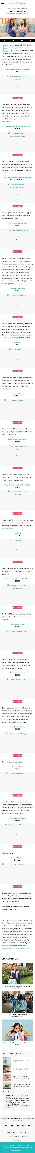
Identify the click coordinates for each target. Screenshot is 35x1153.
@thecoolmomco (7, 948)
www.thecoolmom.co (23, 948)
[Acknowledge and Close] (32, 1148)
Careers (24, 1136)
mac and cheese (7, 528)
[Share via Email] (22, 40)
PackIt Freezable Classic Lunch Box (17, 70)
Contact (21, 1132)
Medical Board (17, 1140)
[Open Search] (32, 3)
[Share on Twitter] (13, 40)
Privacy (27, 1132)
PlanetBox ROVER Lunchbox (17, 223)
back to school (23, 48)
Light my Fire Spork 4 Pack (17, 439)
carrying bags (10, 281)
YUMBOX (17, 343)
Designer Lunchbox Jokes (17, 818)
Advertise (8, 1132)
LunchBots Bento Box (17, 289)
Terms (10, 1136)
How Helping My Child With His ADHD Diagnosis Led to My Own (16, 1103)
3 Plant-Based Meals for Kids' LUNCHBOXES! (17, 1015)
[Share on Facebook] (4, 40)
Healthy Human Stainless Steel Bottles (17, 579)
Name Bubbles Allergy (17, 727)
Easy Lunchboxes (17, 394)
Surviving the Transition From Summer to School (17, 1044)
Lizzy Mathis (11, 13)
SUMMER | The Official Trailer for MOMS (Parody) (17, 1096)
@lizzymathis (6, 946)
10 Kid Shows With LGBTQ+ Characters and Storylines (17, 1100)
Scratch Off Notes (17, 858)
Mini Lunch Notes (17, 767)
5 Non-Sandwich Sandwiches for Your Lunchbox (17, 987)
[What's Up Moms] (17, 4)
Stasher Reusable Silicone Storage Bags (18, 178)
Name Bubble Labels (17, 673)
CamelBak (17, 533)
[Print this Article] (30, 40)
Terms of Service (16, 1150)
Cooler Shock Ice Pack (17, 624)
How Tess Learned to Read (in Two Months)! (18, 1098)
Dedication (17, 1136)
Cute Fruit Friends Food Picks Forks (17, 485)
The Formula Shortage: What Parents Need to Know (18, 1106)
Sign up (20, 907)
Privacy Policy (20, 1147)
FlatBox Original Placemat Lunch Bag (17, 126)
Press (14, 1132)
